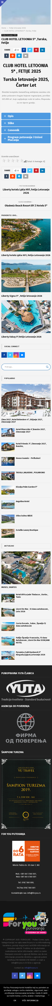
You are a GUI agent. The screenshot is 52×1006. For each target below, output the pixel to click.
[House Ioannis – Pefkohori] (8, 461)
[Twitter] (22, 976)
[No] (48, 995)
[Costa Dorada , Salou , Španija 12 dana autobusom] (8, 626)
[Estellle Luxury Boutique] (8, 533)
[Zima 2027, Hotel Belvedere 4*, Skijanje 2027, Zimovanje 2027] (26, 400)
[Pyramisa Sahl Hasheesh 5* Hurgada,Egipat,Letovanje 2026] (8, 655)
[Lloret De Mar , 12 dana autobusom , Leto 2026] (8, 612)
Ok (15, 1000)
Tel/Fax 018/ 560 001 (26, 888)
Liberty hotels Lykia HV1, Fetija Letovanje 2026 (26, 191)
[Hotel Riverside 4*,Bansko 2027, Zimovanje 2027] (8, 432)
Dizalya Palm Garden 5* (26, 487)
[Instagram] (30, 976)
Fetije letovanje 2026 (9, 35)
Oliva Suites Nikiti (24, 516)
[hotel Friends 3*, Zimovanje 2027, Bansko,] (8, 447)
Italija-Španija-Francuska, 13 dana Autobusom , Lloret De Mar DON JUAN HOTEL (33, 640)
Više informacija (30, 1000)
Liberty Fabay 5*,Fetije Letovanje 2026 (21, 336)
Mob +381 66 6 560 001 (26, 877)
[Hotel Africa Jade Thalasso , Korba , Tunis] (8, 597)
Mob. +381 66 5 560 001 (26, 874)
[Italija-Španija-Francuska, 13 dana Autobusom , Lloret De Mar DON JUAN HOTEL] (8, 641)
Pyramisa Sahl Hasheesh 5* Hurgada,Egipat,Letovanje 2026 (30, 653)
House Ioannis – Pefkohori (28, 458)
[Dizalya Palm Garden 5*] (8, 490)
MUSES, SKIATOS (9, 587)
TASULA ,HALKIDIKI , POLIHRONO (30, 472)
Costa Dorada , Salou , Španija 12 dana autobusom (31, 624)
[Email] (37, 976)
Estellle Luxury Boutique (27, 530)
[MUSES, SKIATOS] (26, 567)
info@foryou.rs (34, 893)
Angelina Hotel (22, 501)
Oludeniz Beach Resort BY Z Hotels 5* (26, 205)
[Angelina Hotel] (8, 504)
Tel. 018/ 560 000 (26, 882)
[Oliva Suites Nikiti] (8, 519)
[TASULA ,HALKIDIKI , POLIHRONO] (8, 475)
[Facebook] (15, 976)
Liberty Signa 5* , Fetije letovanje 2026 (21, 296)
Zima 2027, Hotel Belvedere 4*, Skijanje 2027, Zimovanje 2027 (22, 420)
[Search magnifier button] (47, 367)
